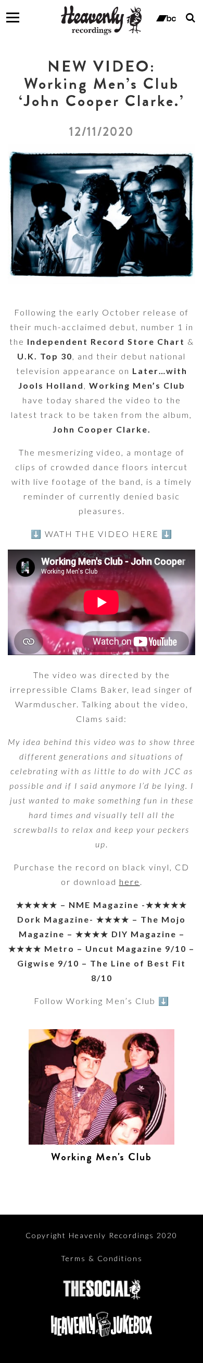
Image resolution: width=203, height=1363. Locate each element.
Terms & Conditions (102, 1258)
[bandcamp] (166, 17)
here (129, 882)
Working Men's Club (101, 1156)
